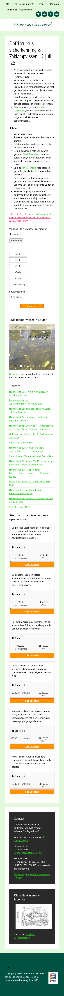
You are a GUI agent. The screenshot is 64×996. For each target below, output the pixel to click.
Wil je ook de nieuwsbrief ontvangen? (28, 228)
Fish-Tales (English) (23, 3)
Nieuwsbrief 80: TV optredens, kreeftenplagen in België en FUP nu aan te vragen (30, 473)
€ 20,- (18, 260)
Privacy (19, 877)
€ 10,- (18, 253)
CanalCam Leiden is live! (21, 442)
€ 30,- (18, 266)
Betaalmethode (17, 291)
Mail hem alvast (32, 154)
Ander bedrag (18, 284)
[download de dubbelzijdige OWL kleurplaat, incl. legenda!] (33, 916)
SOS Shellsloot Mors (19, 506)
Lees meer (14, 374)
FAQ (7, 3)
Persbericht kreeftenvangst (20, 9)
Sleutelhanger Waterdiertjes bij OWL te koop (31, 456)
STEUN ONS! (32, 564)
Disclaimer (19, 874)
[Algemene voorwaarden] (15, 877)
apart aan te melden (43, 214)
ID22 (36, 980)
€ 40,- (18, 272)
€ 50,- (18, 278)
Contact (42, 3)
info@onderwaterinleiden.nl (28, 852)
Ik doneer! (32, 306)
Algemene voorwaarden (38, 874)
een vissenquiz (28, 167)
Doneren (54, 3)
